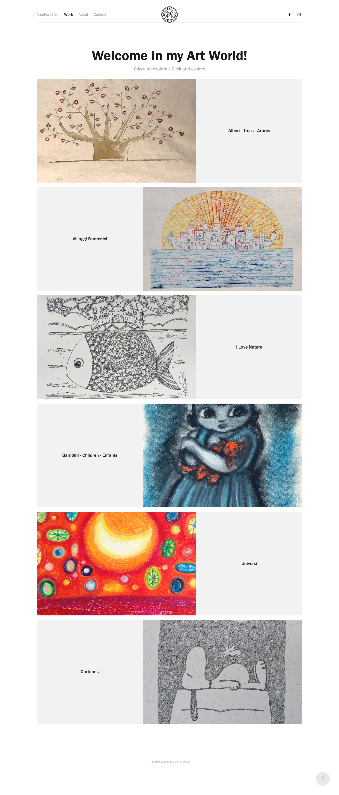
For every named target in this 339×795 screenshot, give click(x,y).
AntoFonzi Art (48, 14)
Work (68, 14)
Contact (100, 14)
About (83, 14)
